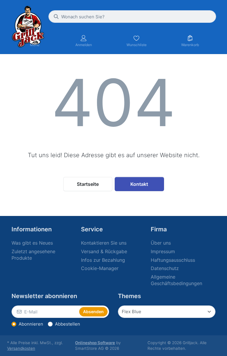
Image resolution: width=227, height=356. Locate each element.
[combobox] (132, 16)
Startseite (88, 184)
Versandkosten (21, 348)
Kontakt (139, 184)
